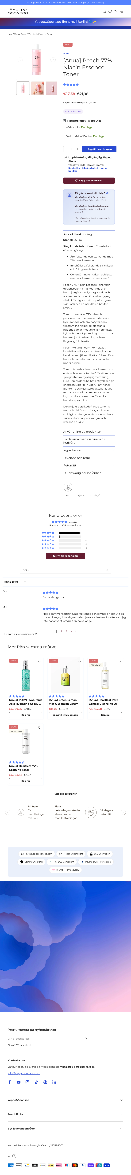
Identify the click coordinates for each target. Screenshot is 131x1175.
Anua (66, 53)
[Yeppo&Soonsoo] (65, 946)
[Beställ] (83, 1039)
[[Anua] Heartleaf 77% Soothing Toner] (25, 741)
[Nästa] (53, 59)
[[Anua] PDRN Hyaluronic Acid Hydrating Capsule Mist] (25, 675)
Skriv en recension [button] (65, 555)
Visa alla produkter (65, 793)
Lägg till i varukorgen (99, 149)
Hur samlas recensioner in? (20, 634)
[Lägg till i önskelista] (39, 661)
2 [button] (61, 631)
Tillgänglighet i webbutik (84, 120)
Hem (10, 34)
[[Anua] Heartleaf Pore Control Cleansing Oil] (105, 675)
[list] (36, 59)
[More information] (107, 193)
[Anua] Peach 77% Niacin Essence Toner (33, 34)
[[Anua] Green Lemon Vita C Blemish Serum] (65, 675)
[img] (50, 592)
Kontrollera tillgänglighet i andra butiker (87, 169)
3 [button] (66, 631)
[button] (114, 11)
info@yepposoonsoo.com (24, 1073)
